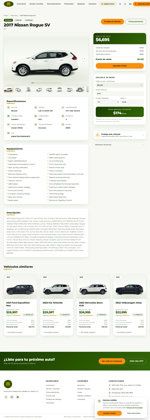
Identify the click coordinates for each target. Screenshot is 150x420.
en (130, 4)
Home (6, 15)
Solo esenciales (133, 413)
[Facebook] (6, 397)
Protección (69, 4)
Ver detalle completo (15, 332)
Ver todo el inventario (112, 361)
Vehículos (14, 15)
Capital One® (109, 4)
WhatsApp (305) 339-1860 (122, 393)
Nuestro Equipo (83, 389)
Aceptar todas (109, 413)
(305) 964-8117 (136, 361)
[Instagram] (12, 397)
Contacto (92, 4)
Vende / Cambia (36, 4)
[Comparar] (120, 4)
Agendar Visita (120, 66)
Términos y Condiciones (72, 417)
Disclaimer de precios (103, 145)
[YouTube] (17, 397)
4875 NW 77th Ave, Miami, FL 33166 (126, 385)
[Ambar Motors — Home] (9, 4)
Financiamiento (54, 4)
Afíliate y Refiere (84, 396)
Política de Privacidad (90, 417)
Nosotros (81, 4)
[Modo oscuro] (125, 4)
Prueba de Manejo (112, 21)
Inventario (21, 4)
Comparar (50, 403)
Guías (79, 392)
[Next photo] (84, 59)
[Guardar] (28, 278)
